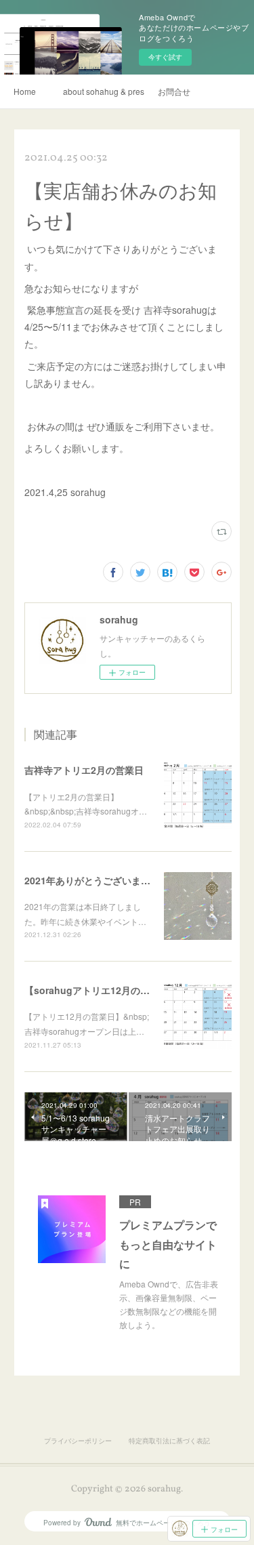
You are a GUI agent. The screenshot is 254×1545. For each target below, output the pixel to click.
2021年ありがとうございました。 (96, 880)
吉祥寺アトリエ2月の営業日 (84, 770)
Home (25, 91)
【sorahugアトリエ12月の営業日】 (101, 990)
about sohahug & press (103, 91)
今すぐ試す (165, 57)
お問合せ (174, 91)
